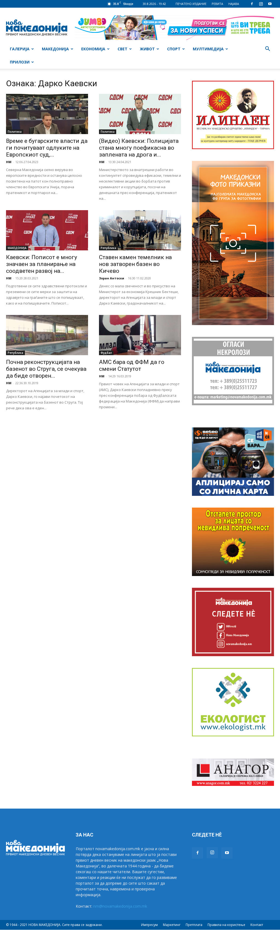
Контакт (256, 924)
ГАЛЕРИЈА (20, 48)
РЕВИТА (217, 4)
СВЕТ (122, 48)
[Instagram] (261, 4)
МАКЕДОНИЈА (55, 48)
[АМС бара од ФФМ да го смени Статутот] (140, 335)
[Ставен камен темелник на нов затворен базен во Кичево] (140, 230)
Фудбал (106, 353)
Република (108, 248)
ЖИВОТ (147, 48)
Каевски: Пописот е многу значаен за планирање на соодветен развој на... (41, 264)
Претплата (194, 924)
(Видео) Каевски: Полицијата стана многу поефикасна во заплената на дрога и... (139, 148)
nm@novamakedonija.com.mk (120, 906)
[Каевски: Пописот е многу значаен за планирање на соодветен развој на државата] (47, 230)
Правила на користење (226, 924)
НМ (8, 162)
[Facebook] (252, 4)
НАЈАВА (233, 4)
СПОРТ (173, 48)
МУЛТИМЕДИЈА (208, 48)
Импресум (149, 924)
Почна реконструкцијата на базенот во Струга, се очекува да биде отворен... (46, 369)
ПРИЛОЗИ (20, 62)
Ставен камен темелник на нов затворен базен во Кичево (135, 264)
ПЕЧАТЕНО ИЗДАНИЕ (191, 4)
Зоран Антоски (111, 278)
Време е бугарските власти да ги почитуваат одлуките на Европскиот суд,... (47, 148)
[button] (267, 49)
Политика (15, 132)
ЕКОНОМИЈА (93, 48)
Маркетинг (171, 924)
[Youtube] (270, 4)
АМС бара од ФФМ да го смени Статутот (131, 365)
